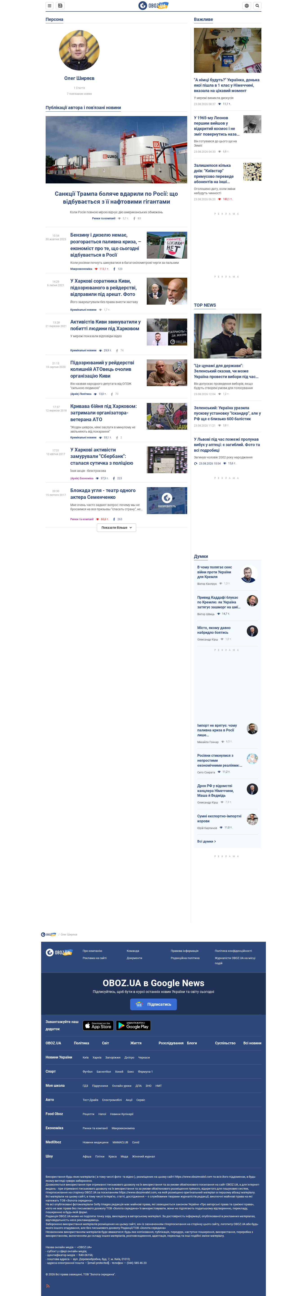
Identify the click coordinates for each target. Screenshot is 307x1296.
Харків (97, 1057)
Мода (124, 1156)
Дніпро (129, 1057)
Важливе (203, 19)
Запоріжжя (112, 1057)
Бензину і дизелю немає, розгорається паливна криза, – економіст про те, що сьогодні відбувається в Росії (105, 245)
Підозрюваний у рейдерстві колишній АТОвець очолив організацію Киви (102, 369)
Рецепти (88, 1114)
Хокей (119, 1071)
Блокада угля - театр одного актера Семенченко (103, 494)
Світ (105, 1043)
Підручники (100, 1085)
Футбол (88, 1071)
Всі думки (205, 841)
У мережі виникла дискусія (214, 98)
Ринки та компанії (103, 218)
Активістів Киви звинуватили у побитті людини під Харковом (105, 325)
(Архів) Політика (80, 394)
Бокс (130, 1071)
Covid (135, 1142)
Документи (134, 958)
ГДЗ (85, 1085)
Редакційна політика (185, 958)
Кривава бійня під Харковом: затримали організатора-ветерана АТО (103, 412)
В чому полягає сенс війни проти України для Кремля (214, 572)
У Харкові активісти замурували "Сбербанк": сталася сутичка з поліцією (101, 456)
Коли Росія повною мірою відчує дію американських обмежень (116, 212)
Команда (133, 951)
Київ (86, 1057)
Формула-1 (145, 1071)
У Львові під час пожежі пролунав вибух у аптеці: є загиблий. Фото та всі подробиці (227, 445)
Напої (102, 1114)
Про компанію (92, 951)
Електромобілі (112, 1100)
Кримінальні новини (83, 309)
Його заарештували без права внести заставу (104, 302)
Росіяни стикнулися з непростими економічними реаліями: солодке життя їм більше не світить (218, 760)
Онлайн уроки (121, 1085)
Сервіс (140, 1100)
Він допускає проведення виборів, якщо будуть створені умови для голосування (223, 386)
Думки (201, 556)
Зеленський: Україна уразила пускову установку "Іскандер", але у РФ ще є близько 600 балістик (227, 413)
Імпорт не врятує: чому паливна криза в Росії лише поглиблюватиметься (217, 730)
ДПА (139, 1085)
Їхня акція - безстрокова (88, 471)
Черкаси (144, 1057)
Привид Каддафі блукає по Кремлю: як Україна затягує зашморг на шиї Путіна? (217, 602)
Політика (81, 1043)
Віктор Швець (206, 614)
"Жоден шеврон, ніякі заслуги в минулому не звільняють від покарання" (102, 429)
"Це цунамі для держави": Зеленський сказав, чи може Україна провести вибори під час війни (225, 371)
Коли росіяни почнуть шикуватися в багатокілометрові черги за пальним (124, 262)
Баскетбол (104, 1071)
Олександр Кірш (207, 639)
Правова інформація (184, 951)
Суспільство (225, 1043)
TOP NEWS (205, 305)
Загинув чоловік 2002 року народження (223, 457)
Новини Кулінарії (121, 1114)
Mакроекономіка (81, 269)
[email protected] (98, 1263)
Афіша (87, 1156)
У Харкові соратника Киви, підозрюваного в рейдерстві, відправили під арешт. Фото (103, 287)
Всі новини (252, 1043)
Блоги (192, 1043)
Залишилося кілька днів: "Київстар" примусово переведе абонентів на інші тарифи (214, 174)
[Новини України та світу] (48, 935)
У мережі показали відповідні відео (96, 336)
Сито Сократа (206, 772)
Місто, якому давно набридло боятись (214, 630)
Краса (113, 1156)
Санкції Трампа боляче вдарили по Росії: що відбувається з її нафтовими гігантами (116, 197)
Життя (136, 1043)
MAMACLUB (120, 1142)
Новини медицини (96, 1142)
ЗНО (148, 1085)
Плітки (100, 1156)
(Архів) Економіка (81, 478)
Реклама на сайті (95, 958)
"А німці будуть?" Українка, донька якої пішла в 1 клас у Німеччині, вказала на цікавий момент (227, 85)
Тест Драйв (90, 1100)
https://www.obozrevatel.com (193, 1176)
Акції (129, 1100)
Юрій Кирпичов (207, 828)
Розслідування (171, 1043)
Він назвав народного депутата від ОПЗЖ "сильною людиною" (100, 386)
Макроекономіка (123, 1128)
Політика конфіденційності (233, 951)
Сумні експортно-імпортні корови (219, 818)
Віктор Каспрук (207, 583)
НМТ (159, 1085)
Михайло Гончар (208, 742)
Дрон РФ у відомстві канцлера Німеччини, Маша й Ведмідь (215, 791)
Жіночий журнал (143, 1156)
